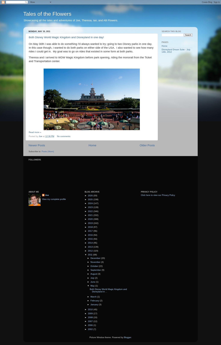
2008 (90, 317)
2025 (90, 199)
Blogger (127, 337)
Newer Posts (37, 145)
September (96, 270)
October (95, 266)
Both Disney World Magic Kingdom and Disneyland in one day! (66, 37)
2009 (90, 313)
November (96, 262)
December (96, 258)
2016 (90, 235)
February (95, 301)
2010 (90, 309)
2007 (90, 321)
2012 (90, 251)
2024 (90, 203)
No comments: (64, 136)
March (94, 297)
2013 (90, 247)
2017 (90, 231)
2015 (90, 239)
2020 (90, 219)
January (95, 304)
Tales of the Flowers (47, 14)
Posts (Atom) (48, 151)
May (93, 286)
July (93, 278)
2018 (90, 227)
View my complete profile (54, 199)
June (93, 282)
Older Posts (147, 145)
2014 (90, 243)
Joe (47, 195)
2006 (90, 325)
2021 (90, 215)
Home (92, 145)
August (94, 274)
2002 (90, 329)
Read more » (35, 132)
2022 (90, 211)
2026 (90, 195)
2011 (90, 255)
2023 (90, 207)
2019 (90, 223)
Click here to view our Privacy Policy (158, 195)
